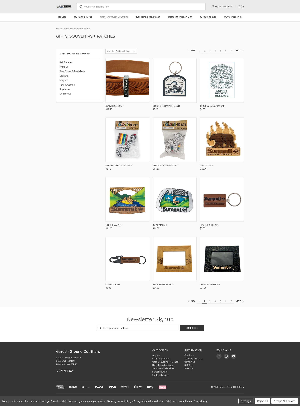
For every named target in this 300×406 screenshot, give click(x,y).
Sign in (218, 6)
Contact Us (189, 362)
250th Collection (233, 17)
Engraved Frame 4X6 (163, 284)
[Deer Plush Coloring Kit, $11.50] (174, 139)
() (242, 6)
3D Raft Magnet (113, 225)
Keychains (65, 89)
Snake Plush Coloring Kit (118, 165)
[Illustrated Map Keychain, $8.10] (174, 80)
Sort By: (110, 51)
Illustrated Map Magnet (212, 106)
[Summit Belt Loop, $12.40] (127, 80)
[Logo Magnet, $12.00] (221, 139)
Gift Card (188, 365)
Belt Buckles (66, 62)
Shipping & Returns (193, 358)
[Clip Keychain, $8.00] (127, 259)
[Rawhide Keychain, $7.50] (221, 199)
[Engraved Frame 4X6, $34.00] (174, 259)
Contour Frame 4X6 (210, 284)
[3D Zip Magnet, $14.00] (174, 199)
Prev (192, 50)
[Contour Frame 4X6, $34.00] (221, 259)
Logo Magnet (207, 165)
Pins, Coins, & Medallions (72, 71)
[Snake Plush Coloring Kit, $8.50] (127, 139)
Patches (64, 67)
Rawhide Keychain (209, 225)
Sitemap (188, 368)
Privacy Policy (200, 401)
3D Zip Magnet (160, 225)
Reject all (262, 401)
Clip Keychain (112, 284)
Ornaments (65, 93)
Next (238, 50)
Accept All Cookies (284, 401)
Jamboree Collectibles (180, 17)
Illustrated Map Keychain (166, 106)
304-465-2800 (66, 370)
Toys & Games (67, 84)
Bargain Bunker (208, 17)
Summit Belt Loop (114, 106)
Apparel (62, 17)
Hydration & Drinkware (147, 17)
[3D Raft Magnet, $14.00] (127, 199)
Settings (246, 401)
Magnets (64, 80)
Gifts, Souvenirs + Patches (114, 17)
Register (228, 6)
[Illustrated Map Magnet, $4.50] (221, 80)
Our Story (189, 355)
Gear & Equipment (83, 17)
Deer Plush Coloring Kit (165, 165)
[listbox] (126, 51)
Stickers (64, 75)
